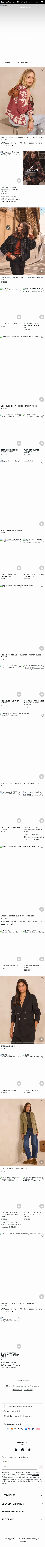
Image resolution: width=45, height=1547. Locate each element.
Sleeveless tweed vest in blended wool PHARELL (34, 703)
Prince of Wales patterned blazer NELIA (32, 325)
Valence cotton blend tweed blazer (17, 916)
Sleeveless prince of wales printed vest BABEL (33, 1215)
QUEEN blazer (30, 1090)
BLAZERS (18, 49)
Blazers (8, 1386)
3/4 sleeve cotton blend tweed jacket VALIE (10, 1355)
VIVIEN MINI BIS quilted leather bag (34, 575)
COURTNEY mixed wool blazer (14, 1169)
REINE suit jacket (9, 966)
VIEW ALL (7, 49)
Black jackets (17, 1390)
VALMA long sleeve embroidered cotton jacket (22, 137)
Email (4, 1462)
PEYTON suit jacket (9, 1090)
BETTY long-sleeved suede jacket (10, 451)
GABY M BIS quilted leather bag (9, 575)
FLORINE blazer (8, 324)
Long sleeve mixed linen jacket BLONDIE (33, 828)
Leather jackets (33, 1386)
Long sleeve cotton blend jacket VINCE (19, 406)
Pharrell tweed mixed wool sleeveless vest (21, 783)
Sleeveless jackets (19, 1386)
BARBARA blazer (8, 1046)
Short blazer (28, 1390)
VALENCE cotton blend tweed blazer (17, 1303)
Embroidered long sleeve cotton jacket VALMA (10, 1215)
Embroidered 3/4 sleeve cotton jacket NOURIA (10, 189)
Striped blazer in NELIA (11, 530)
